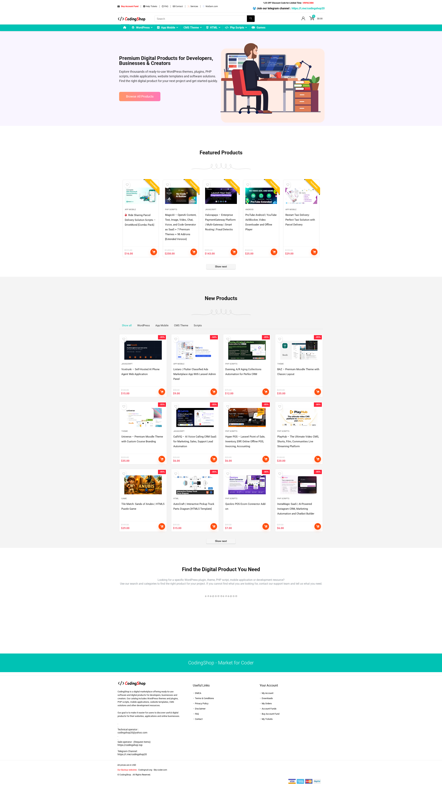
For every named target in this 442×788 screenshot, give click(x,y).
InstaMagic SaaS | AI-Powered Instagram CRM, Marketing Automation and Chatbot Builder (295, 508)
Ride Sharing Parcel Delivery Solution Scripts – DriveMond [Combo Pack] (140, 220)
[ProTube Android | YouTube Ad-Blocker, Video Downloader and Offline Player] (261, 195)
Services (194, 6)
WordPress (142, 27)
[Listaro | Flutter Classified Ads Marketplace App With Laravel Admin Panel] (195, 350)
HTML (213, 27)
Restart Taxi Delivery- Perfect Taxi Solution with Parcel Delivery (300, 219)
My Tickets (267, 719)
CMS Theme (191, 27)
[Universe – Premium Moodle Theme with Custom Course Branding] (143, 417)
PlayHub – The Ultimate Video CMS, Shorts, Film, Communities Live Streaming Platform (298, 441)
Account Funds (269, 708)
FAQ (166, 6)
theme (280, 364)
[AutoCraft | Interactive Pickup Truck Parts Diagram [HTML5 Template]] (195, 484)
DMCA (198, 693)
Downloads (267, 698)
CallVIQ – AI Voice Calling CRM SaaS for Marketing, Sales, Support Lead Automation (194, 441)
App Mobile (167, 27)
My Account (267, 693)
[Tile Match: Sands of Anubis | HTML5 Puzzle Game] (143, 484)
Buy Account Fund (270, 714)
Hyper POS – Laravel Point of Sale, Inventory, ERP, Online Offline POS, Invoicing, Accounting (245, 441)
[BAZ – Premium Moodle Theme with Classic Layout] (299, 350)
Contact (179, 6)
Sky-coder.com (160, 770)
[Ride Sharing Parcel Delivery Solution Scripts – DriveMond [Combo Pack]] (140, 195)
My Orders (267, 703)
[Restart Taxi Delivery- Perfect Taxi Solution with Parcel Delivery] (301, 195)
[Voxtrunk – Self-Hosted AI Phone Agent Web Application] (143, 350)
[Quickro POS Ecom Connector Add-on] (247, 484)
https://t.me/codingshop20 (308, 8)
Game (124, 498)
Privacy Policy (201, 703)
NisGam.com (211, 6)
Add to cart (153, 252)
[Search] (251, 18)
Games (260, 27)
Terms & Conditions (204, 698)
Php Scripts (236, 27)
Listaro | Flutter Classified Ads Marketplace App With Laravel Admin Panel (194, 374)
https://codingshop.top (130, 745)
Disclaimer (200, 708)
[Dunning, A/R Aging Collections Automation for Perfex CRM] (247, 350)
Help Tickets (151, 6)
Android (249, 209)
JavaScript (210, 209)
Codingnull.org (145, 770)
